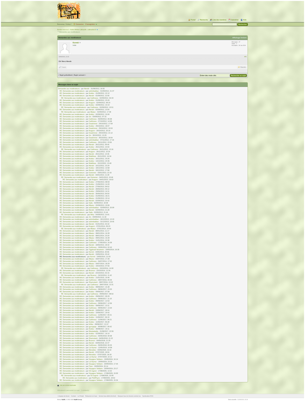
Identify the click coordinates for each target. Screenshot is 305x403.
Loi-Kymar (93, 347)
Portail (193, 20)
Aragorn (92, 103)
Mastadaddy (93, 331)
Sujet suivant (79, 75)
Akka (92, 214)
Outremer (92, 173)
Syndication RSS (147, 396)
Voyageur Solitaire (96, 359)
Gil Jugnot (93, 371)
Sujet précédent (66, 75)
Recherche (204, 20)
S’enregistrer (90, 24)
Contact (73, 396)
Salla (91, 203)
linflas (91, 324)
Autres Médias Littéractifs (78, 29)
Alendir (86, 89)
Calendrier (235, 20)
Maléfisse (92, 156)
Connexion (80, 24)
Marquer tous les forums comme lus (129, 396)
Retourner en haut (91, 396)
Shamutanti (93, 282)
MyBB (63, 399)
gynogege (92, 327)
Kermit (76, 43)
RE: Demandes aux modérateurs (72, 91)
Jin (90, 117)
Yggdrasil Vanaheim (96, 249)
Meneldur (92, 350)
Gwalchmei (93, 124)
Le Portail (81, 396)
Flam (91, 366)
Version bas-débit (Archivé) (107, 396)
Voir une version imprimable (68, 385)
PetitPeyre (96, 378)
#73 (245, 56)
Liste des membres (219, 20)
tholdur (91, 93)
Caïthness (94, 98)
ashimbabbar (94, 91)
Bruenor (92, 270)
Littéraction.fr (92, 29)
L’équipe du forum (63, 396)
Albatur (93, 112)
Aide (244, 20)
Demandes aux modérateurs (69, 89)
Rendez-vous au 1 (63, 29)
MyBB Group (78, 399)
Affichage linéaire (239, 38)
